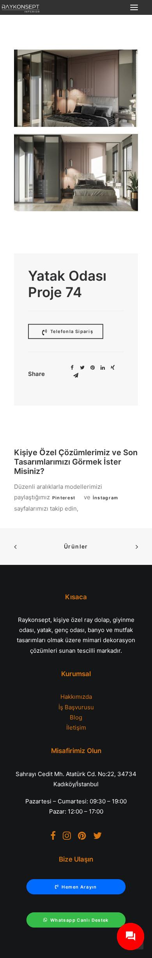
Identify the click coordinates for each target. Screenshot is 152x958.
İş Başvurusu (76, 707)
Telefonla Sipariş (71, 331)
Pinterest (64, 497)
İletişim (76, 727)
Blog (76, 717)
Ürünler (76, 546)
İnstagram (105, 497)
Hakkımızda (76, 696)
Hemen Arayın (79, 887)
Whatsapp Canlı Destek (79, 920)
